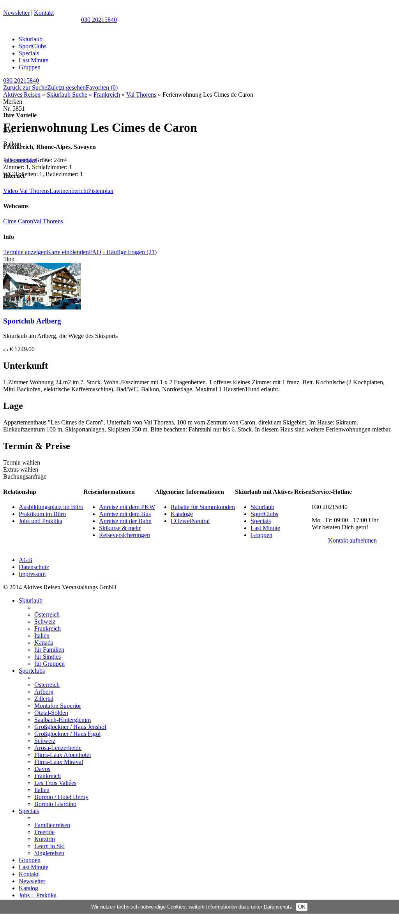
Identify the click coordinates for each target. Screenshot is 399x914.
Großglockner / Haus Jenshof (70, 726)
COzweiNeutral (190, 521)
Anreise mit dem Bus (125, 514)
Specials (29, 53)
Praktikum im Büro (42, 514)
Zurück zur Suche (25, 87)
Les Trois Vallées (55, 783)
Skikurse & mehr (120, 528)
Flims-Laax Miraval (58, 761)
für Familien (49, 649)
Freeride (44, 832)
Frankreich (107, 94)
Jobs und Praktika (40, 521)
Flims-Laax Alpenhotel (62, 754)
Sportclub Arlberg (32, 321)
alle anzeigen (21, 160)
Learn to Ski (49, 846)
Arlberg (43, 691)
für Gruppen (49, 663)
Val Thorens (141, 94)
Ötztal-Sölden (51, 712)
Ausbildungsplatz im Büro (51, 507)
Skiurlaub (30, 39)
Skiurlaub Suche (67, 94)
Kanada (43, 642)
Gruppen (30, 67)
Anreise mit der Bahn (125, 521)
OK (301, 907)
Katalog (28, 888)
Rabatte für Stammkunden (203, 507)
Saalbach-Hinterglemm (62, 719)
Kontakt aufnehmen (353, 540)
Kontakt (44, 12)
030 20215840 (99, 19)
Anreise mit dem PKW (127, 507)
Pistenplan (100, 190)
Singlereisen (49, 853)
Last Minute (33, 60)
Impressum (32, 574)
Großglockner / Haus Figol (67, 733)
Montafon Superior (57, 705)
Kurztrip (44, 839)
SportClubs (32, 46)
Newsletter (16, 12)
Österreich (47, 614)
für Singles (47, 656)
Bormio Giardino (55, 804)
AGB (25, 560)
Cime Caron (18, 221)
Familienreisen (52, 825)
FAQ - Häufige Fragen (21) (123, 252)
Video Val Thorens (26, 190)
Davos (42, 768)
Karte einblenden (68, 252)
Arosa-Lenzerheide (57, 747)
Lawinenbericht (68, 190)
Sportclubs (32, 670)
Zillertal (43, 698)
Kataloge (182, 514)
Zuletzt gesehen (66, 87)
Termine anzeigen (25, 252)
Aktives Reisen (22, 94)
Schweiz (44, 621)
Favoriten (102, 87)
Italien (41, 635)
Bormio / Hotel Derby (61, 797)
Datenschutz (34, 567)
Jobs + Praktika (37, 895)
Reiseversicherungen (124, 535)
